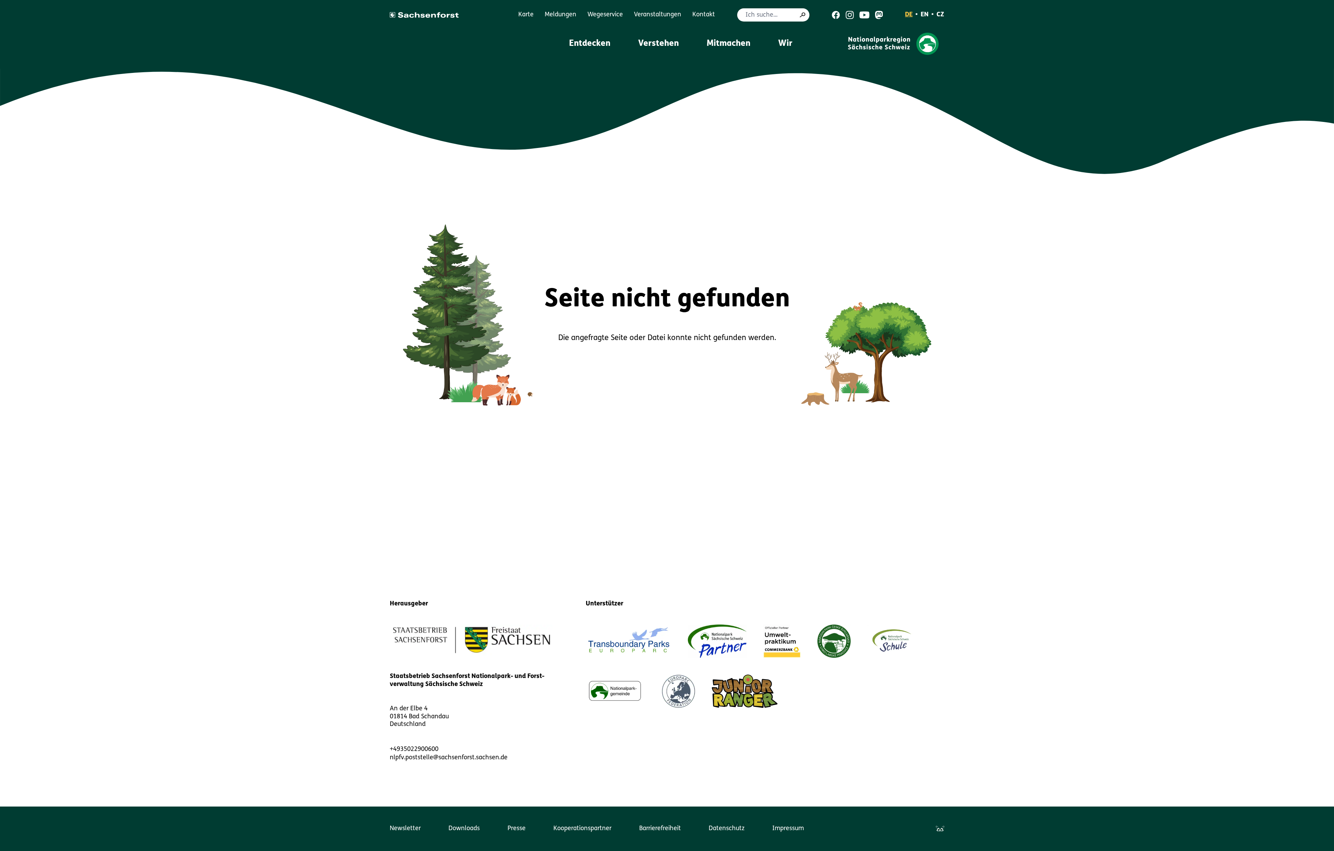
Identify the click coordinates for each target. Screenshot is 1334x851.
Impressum (788, 829)
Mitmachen (728, 44)
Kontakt (703, 15)
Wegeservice (605, 15)
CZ (940, 15)
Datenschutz (726, 829)
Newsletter (405, 829)
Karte (526, 15)
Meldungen (560, 15)
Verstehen (658, 44)
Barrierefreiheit (660, 829)
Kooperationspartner (582, 829)
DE (909, 15)
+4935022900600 (414, 749)
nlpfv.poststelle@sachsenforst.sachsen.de (449, 758)
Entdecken (589, 44)
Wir (785, 44)
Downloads (464, 829)
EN (925, 15)
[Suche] (802, 15)
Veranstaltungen (657, 15)
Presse (517, 829)
